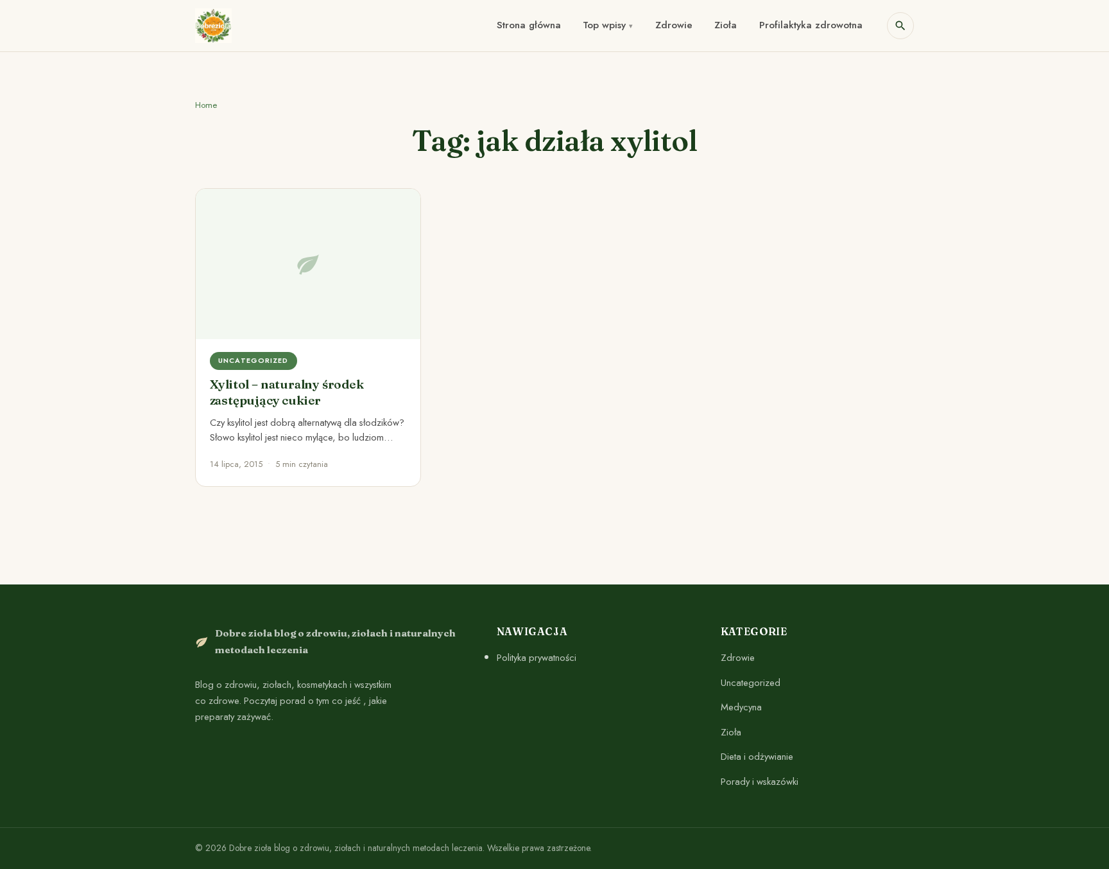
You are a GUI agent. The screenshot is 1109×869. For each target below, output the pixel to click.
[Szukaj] (900, 25)
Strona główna (529, 25)
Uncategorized (750, 683)
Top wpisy (604, 25)
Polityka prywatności (536, 658)
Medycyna (741, 707)
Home (206, 105)
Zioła (725, 25)
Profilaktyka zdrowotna (811, 25)
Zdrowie (673, 25)
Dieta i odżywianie (757, 757)
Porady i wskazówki (759, 782)
